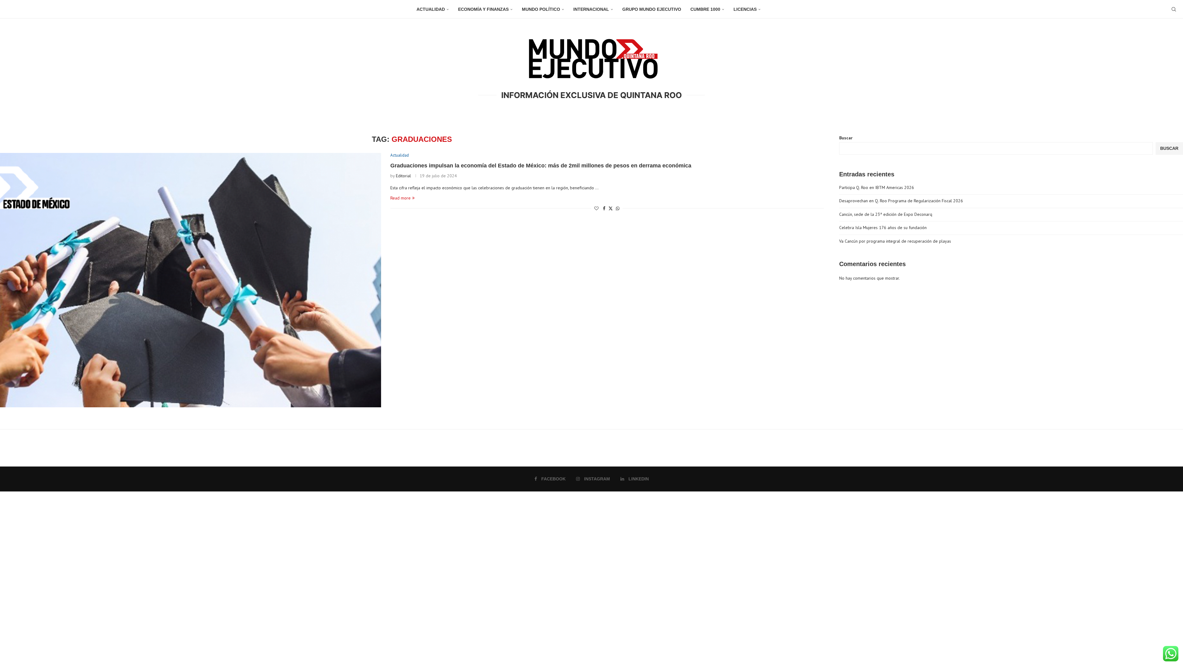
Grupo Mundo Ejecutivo (651, 9)
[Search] (1174, 9)
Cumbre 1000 (705, 9)
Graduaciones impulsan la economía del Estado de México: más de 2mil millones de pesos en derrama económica (540, 165)
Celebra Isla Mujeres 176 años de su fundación (883, 227)
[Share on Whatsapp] (618, 208)
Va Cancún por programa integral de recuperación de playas (895, 241)
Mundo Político (541, 9)
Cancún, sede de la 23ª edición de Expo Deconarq (885, 214)
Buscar (845, 138)
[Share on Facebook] (604, 208)
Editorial (403, 176)
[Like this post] (596, 208)
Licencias (745, 9)
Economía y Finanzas (483, 9)
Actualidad (431, 9)
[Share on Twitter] (610, 208)
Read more (400, 198)
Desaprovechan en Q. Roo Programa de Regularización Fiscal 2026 (901, 201)
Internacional (591, 9)
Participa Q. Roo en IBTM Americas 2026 (876, 187)
